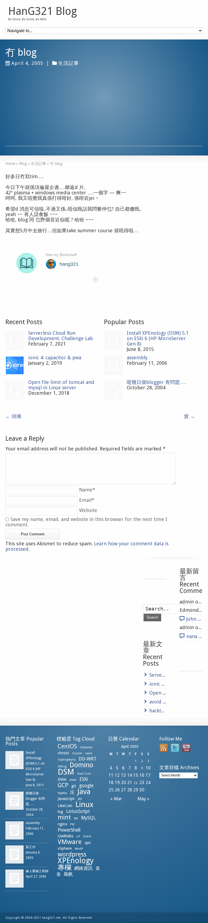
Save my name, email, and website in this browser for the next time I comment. (86, 521)
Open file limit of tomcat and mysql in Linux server (61, 384)
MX (76, 818)
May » (144, 798)
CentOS (67, 746)
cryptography (67, 759)
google (86, 785)
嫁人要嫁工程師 (37, 871)
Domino (81, 765)
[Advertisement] (104, 108)
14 (129, 775)
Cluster (77, 753)
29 (135, 789)
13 (123, 775)
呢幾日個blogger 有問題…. (156, 382)
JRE (80, 799)
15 (135, 775)
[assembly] (113, 365)
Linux (84, 804)
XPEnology (76, 860)
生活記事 (68, 63)
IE (72, 792)
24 (148, 782)
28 (129, 789)
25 (111, 789)
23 (141, 782)
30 (141, 789)
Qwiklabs (65, 836)
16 (141, 775)
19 (117, 782)
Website (88, 510)
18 (111, 782)
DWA (62, 779)
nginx (62, 824)
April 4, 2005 (27, 63)
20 (123, 782)
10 (148, 768)
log (60, 811)
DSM (66, 771)
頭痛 (13, 416)
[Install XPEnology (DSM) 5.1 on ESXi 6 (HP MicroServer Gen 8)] (113, 340)
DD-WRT (88, 759)
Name (87, 490)
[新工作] (14, 854)
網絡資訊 (83, 868)
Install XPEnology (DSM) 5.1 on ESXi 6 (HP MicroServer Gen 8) (157, 338)
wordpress (72, 854)
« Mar (115, 798)
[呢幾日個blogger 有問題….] (113, 390)
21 (129, 782)
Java (83, 791)
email (72, 780)
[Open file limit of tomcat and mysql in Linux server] (14, 390)
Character (86, 747)
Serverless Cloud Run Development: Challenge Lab (60, 335)
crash (88, 753)
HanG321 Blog (42, 11)
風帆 (68, 874)
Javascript (66, 798)
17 (148, 775)
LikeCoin (65, 805)
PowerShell (69, 830)
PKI (72, 824)
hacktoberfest (165, 710)
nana (191, 636)
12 (117, 775)
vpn (87, 842)
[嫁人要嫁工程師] (14, 878)
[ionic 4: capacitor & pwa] (14, 365)
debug (62, 766)
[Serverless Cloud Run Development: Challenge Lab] (14, 340)
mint (64, 817)
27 (123, 789)
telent (87, 836)
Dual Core (84, 773)
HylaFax (62, 793)
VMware (70, 842)
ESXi (83, 779)
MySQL (88, 818)
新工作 (30, 847)
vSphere (65, 848)
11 (111, 775)
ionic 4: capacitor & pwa (54, 357)
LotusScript (78, 811)
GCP (63, 785)
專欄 (64, 867)
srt (78, 836)
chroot (63, 753)
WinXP (79, 849)
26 (117, 789)
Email (86, 500)
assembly (137, 357)
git (73, 785)
